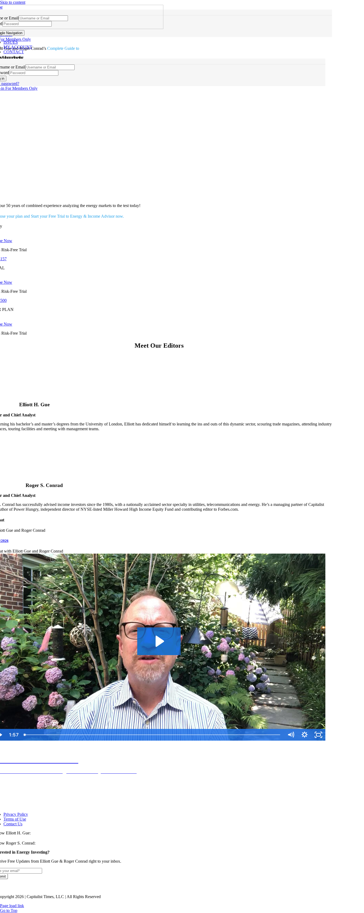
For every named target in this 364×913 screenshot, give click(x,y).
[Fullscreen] (318, 735)
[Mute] (291, 735)
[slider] (152, 735)
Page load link (12, 905)
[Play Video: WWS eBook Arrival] (159, 641)
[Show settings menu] (305, 735)
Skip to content (12, 2)
